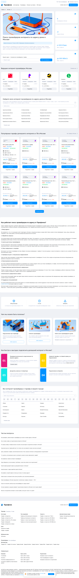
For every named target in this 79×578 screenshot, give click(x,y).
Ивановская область (44, 121)
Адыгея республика (7, 109)
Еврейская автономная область (9, 121)
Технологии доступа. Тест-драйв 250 (48, 181)
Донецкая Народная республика (65, 118)
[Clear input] (73, 395)
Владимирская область (45, 115)
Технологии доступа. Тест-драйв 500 (48, 144)
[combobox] (21, 60)
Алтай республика (25, 109)
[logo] (6, 5)
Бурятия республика (25, 115)
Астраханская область (26, 112)
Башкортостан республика (45, 112)
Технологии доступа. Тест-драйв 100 (29, 181)
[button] (27, 49)
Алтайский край (43, 109)
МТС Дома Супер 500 (8, 144)
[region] (39, 400)
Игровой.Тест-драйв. (27, 144)
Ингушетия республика (63, 121)
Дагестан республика (44, 118)
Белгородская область (63, 112)
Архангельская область (8, 112)
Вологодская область (7, 118)
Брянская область (6, 115)
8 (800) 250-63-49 (5, 284)
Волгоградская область (64, 115)
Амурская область (62, 109)
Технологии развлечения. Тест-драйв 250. (9, 181)
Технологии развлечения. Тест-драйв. (67, 144)
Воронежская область (26, 118)
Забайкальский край (25, 121)
